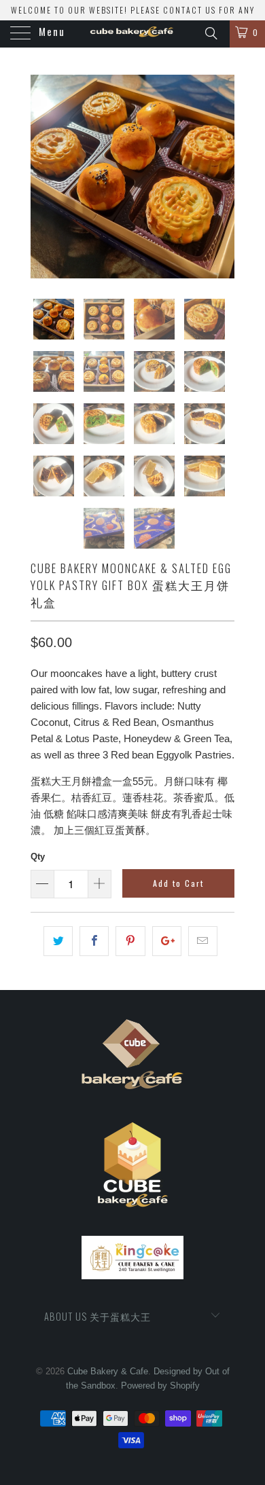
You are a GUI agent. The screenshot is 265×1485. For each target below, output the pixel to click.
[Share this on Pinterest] (130, 941)
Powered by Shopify (160, 1385)
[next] (221, 176)
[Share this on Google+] (166, 941)
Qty (38, 856)
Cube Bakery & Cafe (107, 1371)
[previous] (43, 176)
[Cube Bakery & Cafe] (133, 34)
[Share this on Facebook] (94, 941)
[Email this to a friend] (202, 941)
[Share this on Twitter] (58, 941)
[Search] (210, 32)
